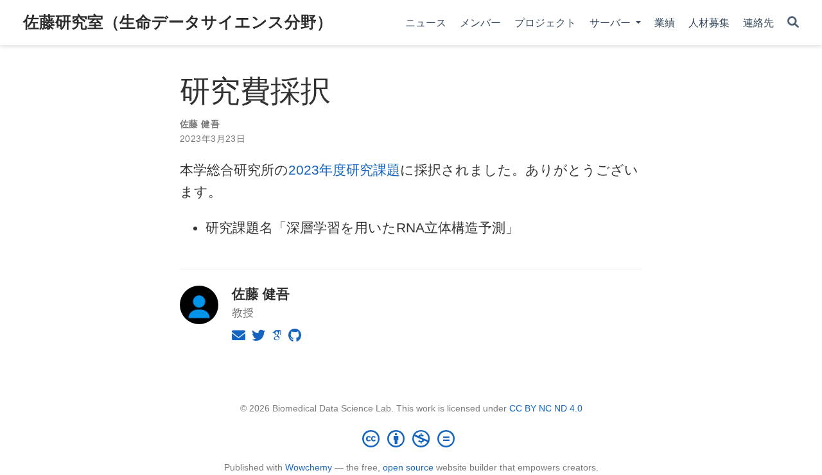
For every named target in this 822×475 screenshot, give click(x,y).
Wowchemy (308, 467)
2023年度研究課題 (344, 169)
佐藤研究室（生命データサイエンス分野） (178, 22)
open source (408, 467)
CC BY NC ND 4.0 (545, 408)
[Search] (793, 22)
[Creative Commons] (411, 438)
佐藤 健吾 (200, 124)
